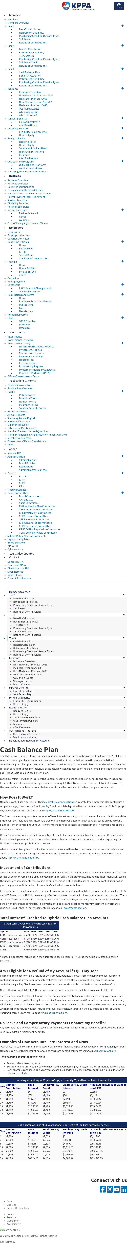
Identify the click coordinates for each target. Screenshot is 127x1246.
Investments (17, 332)
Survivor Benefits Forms (32, 408)
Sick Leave (24, 39)
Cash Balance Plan (29, 72)
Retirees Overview (17, 183)
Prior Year (24, 324)
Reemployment (16, 281)
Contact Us (13, 284)
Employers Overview (18, 235)
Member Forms (27, 401)
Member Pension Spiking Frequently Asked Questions (37, 434)
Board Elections (16, 542)
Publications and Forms (20, 294)
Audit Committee (29, 502)
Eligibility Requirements (33, 131)
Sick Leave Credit (28, 62)
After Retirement (28, 158)
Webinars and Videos (30, 168)
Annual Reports (16, 414)
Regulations (26, 466)
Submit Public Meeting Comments (26, 536)
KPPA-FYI (12, 545)
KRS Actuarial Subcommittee (35, 522)
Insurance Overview (30, 92)
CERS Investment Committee (36, 509)
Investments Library (18, 343)
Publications (26, 304)
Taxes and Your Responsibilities (25, 190)
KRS (21, 486)
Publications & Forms (22, 380)
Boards (11, 473)
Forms (22, 308)
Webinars (24, 219)
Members (15, 15)
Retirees (15, 176)
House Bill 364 (27, 268)
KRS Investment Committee (35, 512)
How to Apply (26, 135)
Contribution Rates (18, 238)
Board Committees (18, 493)
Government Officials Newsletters (26, 441)
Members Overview (18, 22)
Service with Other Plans (33, 148)
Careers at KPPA (16, 565)
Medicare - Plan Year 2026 (33, 98)
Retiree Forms (27, 395)
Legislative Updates (18, 539)
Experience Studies (18, 424)
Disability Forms (28, 398)
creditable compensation (58, 802)
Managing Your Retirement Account (27, 171)
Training (12, 261)
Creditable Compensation (33, 258)
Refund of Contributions (33, 42)
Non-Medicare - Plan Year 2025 (36, 102)
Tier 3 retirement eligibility (22, 857)
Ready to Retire (16, 138)
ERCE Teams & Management (35, 288)
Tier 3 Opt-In (26, 55)
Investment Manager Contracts (37, 369)
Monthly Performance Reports (36, 346)
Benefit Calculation (30, 29)
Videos (22, 216)
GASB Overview (27, 321)
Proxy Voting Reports (31, 366)
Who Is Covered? (28, 115)
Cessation (13, 278)
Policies (11, 1214)
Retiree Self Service (18, 206)
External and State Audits (21, 428)
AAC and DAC (26, 499)
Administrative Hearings (33, 469)
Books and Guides (17, 411)
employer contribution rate (59, 810)
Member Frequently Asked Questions (28, 431)
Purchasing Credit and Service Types (39, 36)
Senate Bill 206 (27, 271)
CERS (22, 483)
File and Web (26, 248)
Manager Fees (27, 359)
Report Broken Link (18, 1208)
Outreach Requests (30, 291)
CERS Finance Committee (33, 516)
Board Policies (27, 463)
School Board (26, 255)
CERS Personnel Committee (35, 526)
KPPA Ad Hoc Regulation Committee (40, 529)
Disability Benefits (17, 128)
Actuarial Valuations (18, 421)
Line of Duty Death (29, 121)
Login (119, 7)
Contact (14, 557)
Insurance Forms (28, 404)
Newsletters (26, 311)
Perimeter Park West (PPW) (34, 373)
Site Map (11, 1204)
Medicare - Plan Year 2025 (33, 105)
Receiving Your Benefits (20, 186)
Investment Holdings (31, 356)
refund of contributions (54, 1012)
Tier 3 (10, 69)
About (13, 449)
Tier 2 (10, 45)
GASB (10, 318)
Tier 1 (10, 26)
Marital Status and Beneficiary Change (29, 193)
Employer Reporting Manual (35, 301)
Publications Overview (20, 388)
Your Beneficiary (28, 125)
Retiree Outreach (17, 210)
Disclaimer (13, 1220)
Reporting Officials (18, 241)
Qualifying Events (29, 108)
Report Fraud (14, 575)
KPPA (22, 479)
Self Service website (105, 1050)
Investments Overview (20, 340)
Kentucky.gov (7, 1241)
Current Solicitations (19, 578)
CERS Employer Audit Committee (38, 532)
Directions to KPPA (18, 568)
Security (11, 1217)
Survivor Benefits (17, 118)
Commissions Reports (31, 353)
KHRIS (22, 251)
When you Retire (28, 112)
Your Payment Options (31, 151)
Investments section (74, 907)
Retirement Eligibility (31, 32)
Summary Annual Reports (21, 418)
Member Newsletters (19, 438)
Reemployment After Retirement (26, 196)
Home (22, 245)
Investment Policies (30, 349)
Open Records (15, 571)
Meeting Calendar (17, 489)
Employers (16, 227)
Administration (16, 456)
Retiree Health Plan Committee (37, 506)
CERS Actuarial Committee (34, 519)
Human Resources (17, 314)
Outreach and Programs (21, 161)
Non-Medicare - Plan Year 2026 (36, 95)
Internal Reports (28, 363)
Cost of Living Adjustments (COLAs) (27, 223)
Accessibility (14, 1224)
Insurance (13, 88)
